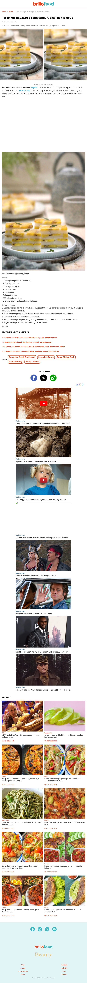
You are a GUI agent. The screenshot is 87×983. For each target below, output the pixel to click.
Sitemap (64, 974)
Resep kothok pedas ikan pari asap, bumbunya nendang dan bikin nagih (20, 780)
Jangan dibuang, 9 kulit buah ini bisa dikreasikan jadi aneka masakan (63, 736)
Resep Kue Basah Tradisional (22, 357)
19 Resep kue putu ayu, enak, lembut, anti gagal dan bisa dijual (30, 337)
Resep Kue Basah (46, 357)
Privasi (23, 974)
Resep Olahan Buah (65, 357)
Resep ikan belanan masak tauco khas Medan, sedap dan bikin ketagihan (20, 867)
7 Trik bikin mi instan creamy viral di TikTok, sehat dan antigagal (22, 823)
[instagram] (40, 929)
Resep (11, 12)
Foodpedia (48, 733)
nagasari (34, 87)
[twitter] (47, 929)
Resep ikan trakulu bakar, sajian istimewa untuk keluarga (63, 867)
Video (3, 733)
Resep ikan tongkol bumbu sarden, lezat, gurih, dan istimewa (20, 911)
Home (4, 12)
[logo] (43, 942)
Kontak (23, 968)
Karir (64, 971)
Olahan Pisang (15, 361)
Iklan (23, 965)
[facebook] (32, 929)
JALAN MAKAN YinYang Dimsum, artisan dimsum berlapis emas (21, 736)
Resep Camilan (32, 361)
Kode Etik (64, 968)
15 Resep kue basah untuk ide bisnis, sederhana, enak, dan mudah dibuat (34, 346)
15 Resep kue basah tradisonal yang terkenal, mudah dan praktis (31, 351)
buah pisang (24, 90)
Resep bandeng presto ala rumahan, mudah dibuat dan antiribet (64, 911)
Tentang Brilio (23, 971)
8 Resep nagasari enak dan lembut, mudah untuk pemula (27, 342)
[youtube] (54, 929)
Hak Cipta (64, 965)
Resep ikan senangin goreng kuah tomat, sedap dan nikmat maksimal (63, 780)
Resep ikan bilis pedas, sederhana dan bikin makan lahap (64, 823)
